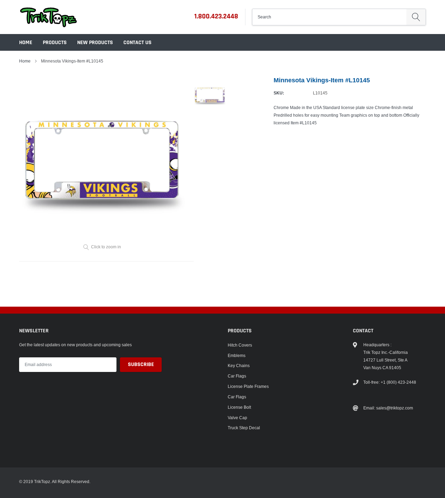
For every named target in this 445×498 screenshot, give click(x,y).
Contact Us (137, 42)
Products (55, 42)
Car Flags (237, 376)
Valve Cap (237, 417)
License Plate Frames (248, 386)
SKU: (279, 93)
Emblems (236, 355)
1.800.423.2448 (216, 16)
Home (25, 42)
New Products (95, 42)
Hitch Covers (240, 345)
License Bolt (239, 407)
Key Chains (239, 365)
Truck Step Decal (244, 427)
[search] (416, 17)
